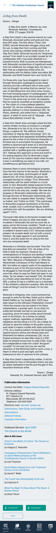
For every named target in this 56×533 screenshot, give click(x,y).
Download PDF (12, 508)
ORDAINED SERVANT (39, 529)
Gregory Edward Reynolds (36, 387)
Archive (13, 516)
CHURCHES (6, 529)
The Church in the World (17, 431)
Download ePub (36, 508)
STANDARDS (17, 529)
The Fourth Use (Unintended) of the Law (24, 479)
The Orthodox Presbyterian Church (28, 5)
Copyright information (15, 419)
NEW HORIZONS (28, 529)
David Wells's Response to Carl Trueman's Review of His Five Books (25, 468)
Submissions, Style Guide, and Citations (24, 408)
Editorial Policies (12, 416)
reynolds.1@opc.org (30, 405)
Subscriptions (11, 412)
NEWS (50, 529)
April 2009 (30, 427)
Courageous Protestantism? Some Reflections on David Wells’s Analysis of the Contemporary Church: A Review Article (27, 456)
